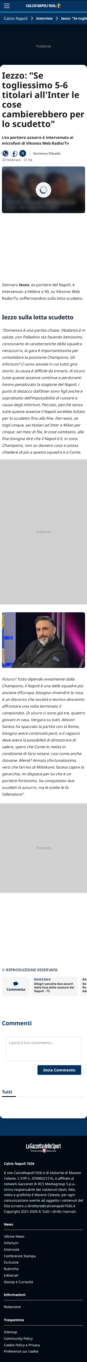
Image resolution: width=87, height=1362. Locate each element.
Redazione (12, 1306)
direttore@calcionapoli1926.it (51, 1206)
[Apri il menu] (7, 6)
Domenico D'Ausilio (47, 153)
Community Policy (18, 1338)
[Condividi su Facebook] (14, 153)
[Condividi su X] (22, 153)
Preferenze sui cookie (21, 1351)
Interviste (44, 18)
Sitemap (10, 1332)
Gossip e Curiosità (18, 1282)
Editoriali (11, 1275)
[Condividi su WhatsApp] (5, 153)
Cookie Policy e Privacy (22, 1345)
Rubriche (11, 1268)
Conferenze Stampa (20, 1256)
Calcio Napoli (16, 18)
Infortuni (11, 1243)
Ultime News (14, 1236)
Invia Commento (59, 1070)
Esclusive (11, 1262)
